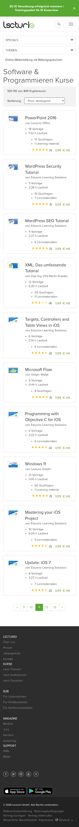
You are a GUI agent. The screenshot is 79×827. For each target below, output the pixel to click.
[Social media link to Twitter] (13, 774)
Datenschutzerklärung (17, 811)
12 (47, 607)
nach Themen (12, 669)
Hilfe (6, 751)
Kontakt (8, 659)
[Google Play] (40, 791)
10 (31, 607)
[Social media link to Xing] (36, 774)
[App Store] (14, 791)
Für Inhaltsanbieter (15, 702)
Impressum (46, 820)
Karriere (8, 735)
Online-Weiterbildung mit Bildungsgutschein (33, 60)
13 (55, 607)
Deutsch (64, 820)
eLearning (9, 741)
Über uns (9, 642)
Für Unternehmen (15, 696)
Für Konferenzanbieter (18, 708)
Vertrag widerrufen (40, 815)
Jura (6, 729)
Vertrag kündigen (14, 815)
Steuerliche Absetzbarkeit (20, 820)
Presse (7, 647)
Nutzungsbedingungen (49, 811)
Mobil (6, 756)
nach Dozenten (13, 680)
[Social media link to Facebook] (5, 774)
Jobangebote (11, 653)
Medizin (8, 724)
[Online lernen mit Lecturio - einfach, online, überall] (19, 24)
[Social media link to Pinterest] (21, 774)
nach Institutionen (14, 675)
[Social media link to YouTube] (28, 774)
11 (39, 607)
